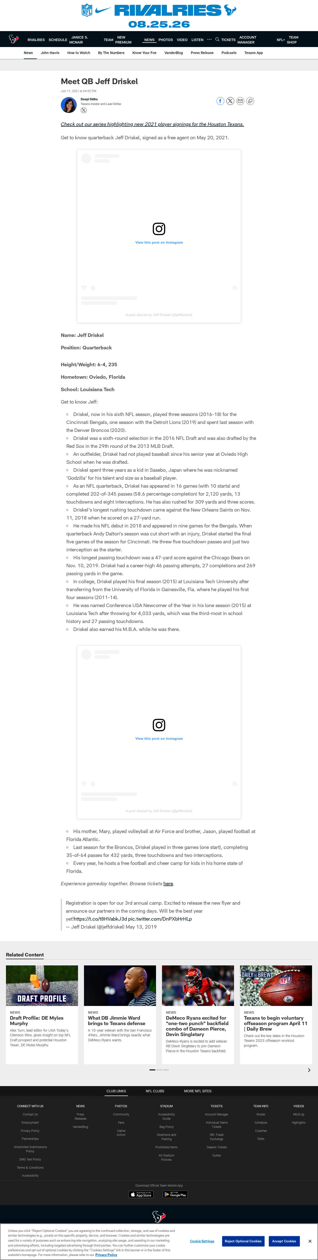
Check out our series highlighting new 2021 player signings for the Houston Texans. (152, 124)
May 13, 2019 (141, 927)
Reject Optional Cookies (243, 1241)
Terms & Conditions (30, 1167)
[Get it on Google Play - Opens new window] (175, 1197)
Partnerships (30, 1138)
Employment (30, 1122)
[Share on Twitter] (230, 104)
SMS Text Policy (30, 1159)
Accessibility (30, 1175)
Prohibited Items (167, 1147)
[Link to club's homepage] (14, 39)
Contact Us (30, 1114)
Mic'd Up (298, 1114)
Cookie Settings (202, 1241)
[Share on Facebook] (220, 104)
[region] (159, 1241)
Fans (121, 1122)
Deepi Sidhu (89, 99)
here (168, 883)
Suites (216, 1155)
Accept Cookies (284, 1241)
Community (121, 1114)
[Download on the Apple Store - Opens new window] (141, 1195)
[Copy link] (250, 101)
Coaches (261, 1130)
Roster (261, 1114)
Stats (260, 1138)
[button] (152, 1070)
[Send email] (240, 104)
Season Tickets (217, 1147)
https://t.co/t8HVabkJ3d (100, 919)
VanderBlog (80, 1126)
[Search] (217, 39)
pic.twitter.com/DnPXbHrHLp (160, 919)
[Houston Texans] (159, 1217)
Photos (121, 1106)
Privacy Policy (30, 1130)
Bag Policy (166, 1126)
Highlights (299, 1122)
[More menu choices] (209, 39)
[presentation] (310, 1070)
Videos (298, 1106)
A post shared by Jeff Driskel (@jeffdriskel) (159, 315)
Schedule (261, 1122)
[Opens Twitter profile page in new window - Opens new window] (84, 110)
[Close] (310, 1241)
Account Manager (216, 1114)
